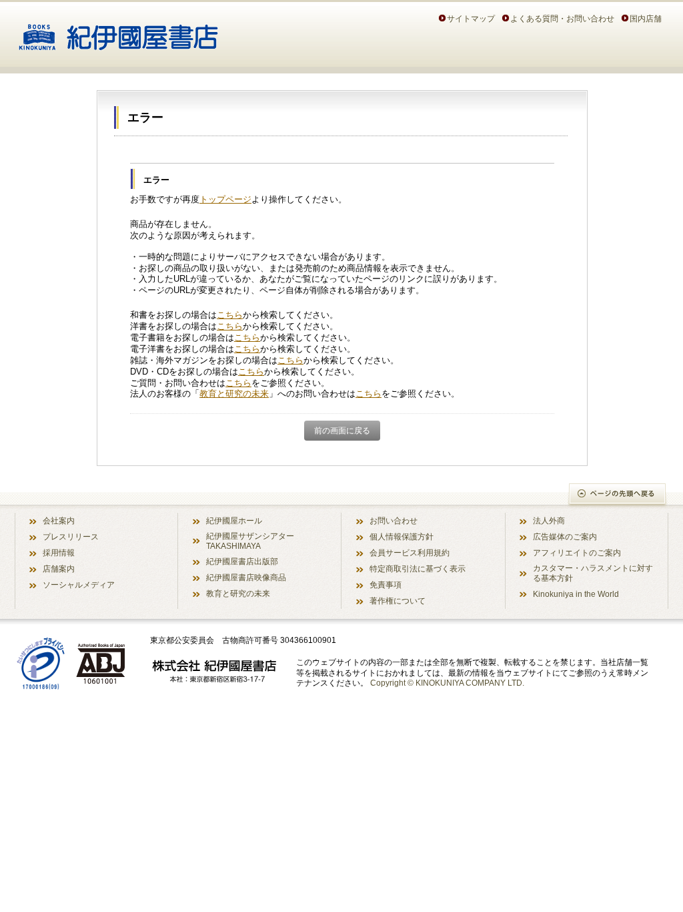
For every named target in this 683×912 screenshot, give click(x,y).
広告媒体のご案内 (565, 536)
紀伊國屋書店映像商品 (246, 577)
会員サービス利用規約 (410, 552)
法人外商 (549, 520)
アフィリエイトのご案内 (577, 552)
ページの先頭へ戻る (618, 495)
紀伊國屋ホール (234, 520)
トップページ (225, 199)
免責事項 (386, 584)
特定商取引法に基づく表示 (418, 568)
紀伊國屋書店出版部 (242, 561)
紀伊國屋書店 (118, 32)
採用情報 (59, 552)
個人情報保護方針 (402, 536)
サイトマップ (471, 18)
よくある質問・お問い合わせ (562, 18)
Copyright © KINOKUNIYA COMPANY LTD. (447, 682)
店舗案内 (59, 568)
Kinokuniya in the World (576, 594)
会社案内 (59, 520)
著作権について (398, 600)
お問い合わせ (394, 520)
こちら (230, 315)
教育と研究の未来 (234, 394)
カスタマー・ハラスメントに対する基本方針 (593, 572)
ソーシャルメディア (79, 584)
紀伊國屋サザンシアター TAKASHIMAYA (250, 540)
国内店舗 (646, 18)
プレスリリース (71, 536)
